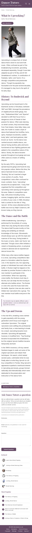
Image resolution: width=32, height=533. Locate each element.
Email (13, 425)
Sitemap (14, 531)
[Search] (26, 3)
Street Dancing (10, 10)
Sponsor (26, 531)
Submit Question (9, 449)
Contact (20, 531)
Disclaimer (14, 529)
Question (3, 433)
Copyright (7, 531)
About (7, 529)
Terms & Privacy (23, 529)
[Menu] (29, 3)
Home (2, 10)
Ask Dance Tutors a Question (11, 386)
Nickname (4, 418)
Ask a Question (6, 23)
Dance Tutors (10, 2)
